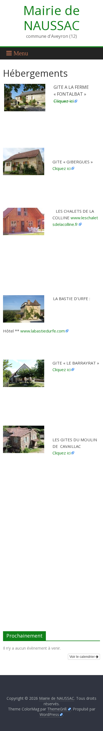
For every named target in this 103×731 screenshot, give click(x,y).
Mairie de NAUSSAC (51, 18)
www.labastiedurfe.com (42, 331)
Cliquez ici (64, 101)
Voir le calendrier (82, 657)
